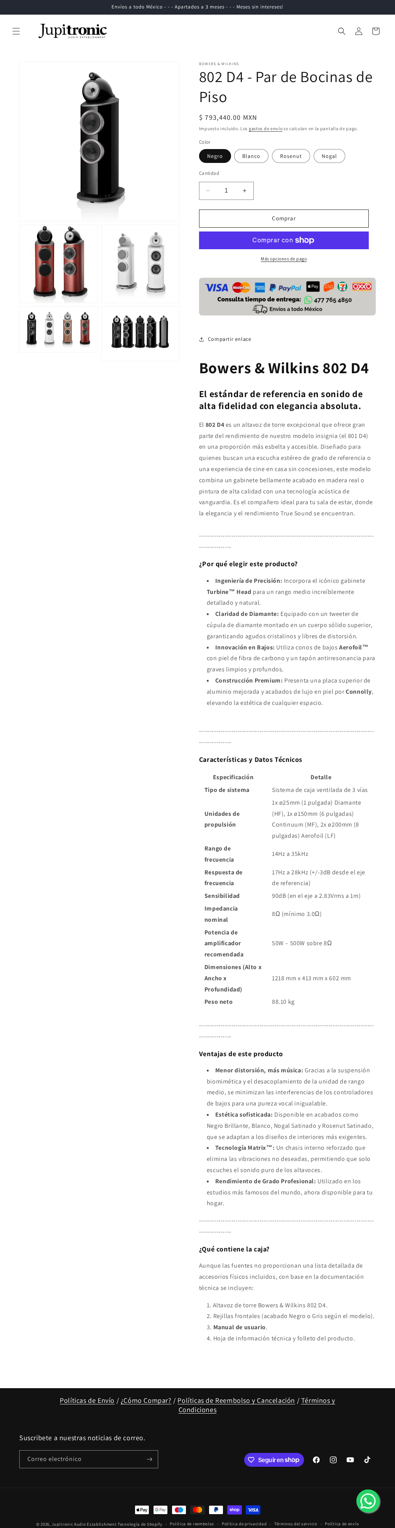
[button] (16, 31)
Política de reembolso (192, 1523)
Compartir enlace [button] (230, 338)
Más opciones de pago (284, 259)
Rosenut (291, 156)
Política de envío (342, 1523)
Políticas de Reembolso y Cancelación (236, 1400)
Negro (215, 156)
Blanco (251, 156)
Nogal (329, 156)
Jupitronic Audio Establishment (84, 1524)
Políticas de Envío (87, 1400)
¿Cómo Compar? (146, 1400)
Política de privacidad (244, 1523)
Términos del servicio (295, 1523)
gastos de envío (266, 128)
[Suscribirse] (149, 1459)
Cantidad (209, 173)
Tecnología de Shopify (140, 1524)
